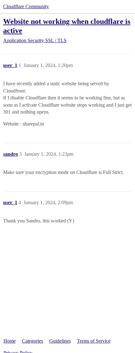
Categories (32, 341)
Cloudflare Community (26, 6)
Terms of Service (94, 341)
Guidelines (60, 341)
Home (9, 341)
